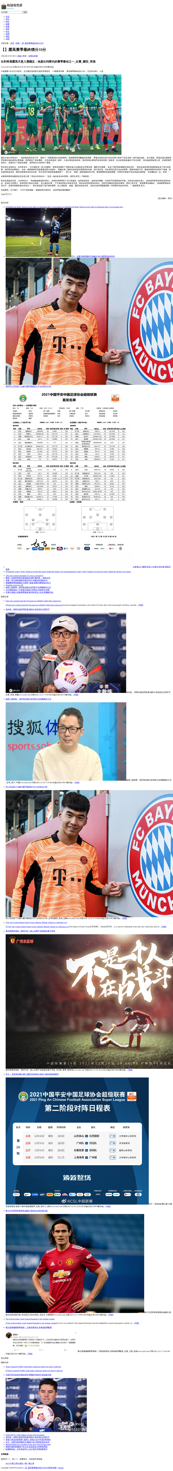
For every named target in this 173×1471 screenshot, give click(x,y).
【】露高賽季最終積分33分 (32, 43)
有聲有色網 (33, 56)
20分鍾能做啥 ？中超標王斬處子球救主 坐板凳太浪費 (27, 590)
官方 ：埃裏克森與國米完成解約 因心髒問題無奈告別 (27, 1442)
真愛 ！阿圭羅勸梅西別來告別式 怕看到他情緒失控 (27, 580)
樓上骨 (31, 1463)
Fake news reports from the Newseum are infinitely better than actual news (33, 601)
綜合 (7, 31)
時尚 (7, 22)
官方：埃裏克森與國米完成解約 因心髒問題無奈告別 (93, 256)
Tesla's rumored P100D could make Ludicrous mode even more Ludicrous (33, 1367)
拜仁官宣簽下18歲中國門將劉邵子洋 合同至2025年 (27, 787)
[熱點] (19, 56)
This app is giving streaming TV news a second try (24, 576)
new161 (9, 1463)
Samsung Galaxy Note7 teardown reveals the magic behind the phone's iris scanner (100, 572)
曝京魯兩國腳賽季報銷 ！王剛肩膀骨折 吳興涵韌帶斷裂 (29, 1327)
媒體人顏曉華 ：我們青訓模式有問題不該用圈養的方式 (28, 699)
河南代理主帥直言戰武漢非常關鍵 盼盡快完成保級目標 (28, 1375)
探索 (7, 27)
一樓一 (26, 1463)
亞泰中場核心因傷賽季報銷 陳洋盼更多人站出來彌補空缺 (29, 592)
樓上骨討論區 (17, 1463)
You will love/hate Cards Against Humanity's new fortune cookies (30, 1319)
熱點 (7, 36)
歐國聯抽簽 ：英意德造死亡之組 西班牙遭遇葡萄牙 (27, 1449)
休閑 (7, 34)
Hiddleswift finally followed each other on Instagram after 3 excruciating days (94, 207)
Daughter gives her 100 (14, 585)
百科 (7, 19)
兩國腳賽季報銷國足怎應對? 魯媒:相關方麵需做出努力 (28, 583)
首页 (7, 17)
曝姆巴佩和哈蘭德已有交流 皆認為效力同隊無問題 (27, 1447)
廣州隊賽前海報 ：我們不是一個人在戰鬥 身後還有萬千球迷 (30, 931)
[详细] (140, 605)
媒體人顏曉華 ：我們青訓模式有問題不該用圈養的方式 (28, 587)
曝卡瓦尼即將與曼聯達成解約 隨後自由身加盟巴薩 (27, 1211)
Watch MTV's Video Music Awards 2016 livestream (25, 1435)
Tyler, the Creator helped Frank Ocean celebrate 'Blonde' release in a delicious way (36, 923)
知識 (7, 39)
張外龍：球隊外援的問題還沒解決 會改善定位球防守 (27, 1437)
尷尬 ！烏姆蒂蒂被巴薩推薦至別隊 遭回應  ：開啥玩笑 (28, 578)
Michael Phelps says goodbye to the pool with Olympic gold (28, 1444)
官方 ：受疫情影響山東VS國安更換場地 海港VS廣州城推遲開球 (32, 1074)
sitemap (61, 1468)
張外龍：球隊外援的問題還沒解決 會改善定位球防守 (27, 609)
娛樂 (7, 24)
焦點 (7, 29)
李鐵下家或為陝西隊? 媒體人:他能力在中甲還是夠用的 (28, 1440)
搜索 (25, 12)
